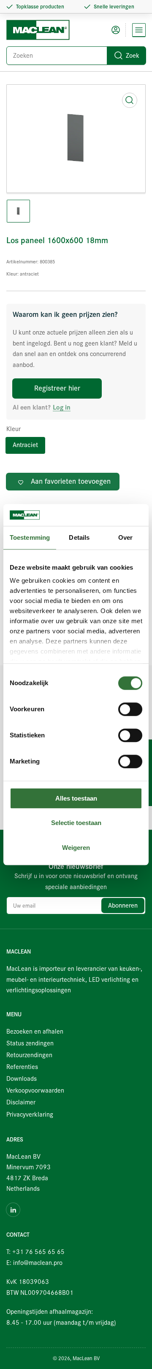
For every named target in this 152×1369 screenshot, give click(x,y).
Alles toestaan (76, 798)
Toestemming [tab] (30, 537)
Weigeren (76, 847)
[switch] (130, 709)
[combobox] (76, 55)
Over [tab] (125, 537)
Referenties (22, 1067)
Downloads (21, 1078)
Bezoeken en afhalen (34, 1031)
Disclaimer (20, 1102)
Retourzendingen (29, 1055)
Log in (62, 408)
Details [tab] (79, 537)
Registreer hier (57, 388)
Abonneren (123, 905)
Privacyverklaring (29, 1114)
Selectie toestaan (76, 823)
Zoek (132, 55)
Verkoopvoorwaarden (35, 1090)
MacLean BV (86, 1358)
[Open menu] (139, 30)
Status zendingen (30, 1043)
